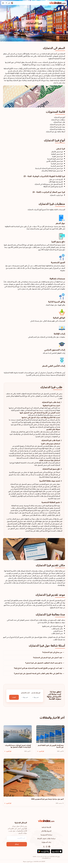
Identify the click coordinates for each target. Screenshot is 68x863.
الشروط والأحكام (46, 831)
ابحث (14, 697)
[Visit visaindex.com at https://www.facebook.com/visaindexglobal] (49, 846)
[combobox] (35, 697)
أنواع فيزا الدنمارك (59, 117)
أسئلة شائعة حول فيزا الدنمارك (55, 132)
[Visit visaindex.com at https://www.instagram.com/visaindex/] (46, 846)
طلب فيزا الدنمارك (59, 122)
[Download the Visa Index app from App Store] (56, 851)
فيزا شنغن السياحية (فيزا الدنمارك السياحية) (49, 168)
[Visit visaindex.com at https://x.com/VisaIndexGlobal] (44, 846)
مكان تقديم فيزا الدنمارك (57, 124)
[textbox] (35, 697)
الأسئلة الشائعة (46, 827)
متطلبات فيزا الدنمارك (58, 120)
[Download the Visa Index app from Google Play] (43, 851)
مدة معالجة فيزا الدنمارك (57, 129)
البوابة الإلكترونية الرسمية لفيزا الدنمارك (36, 448)
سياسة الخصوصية (46, 834)
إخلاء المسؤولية (46, 842)
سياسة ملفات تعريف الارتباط (46, 838)
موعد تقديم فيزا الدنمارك (57, 127)
